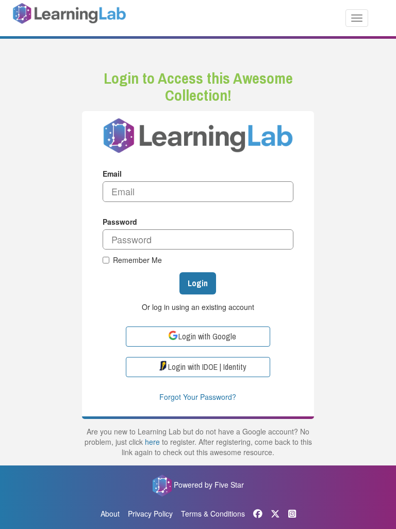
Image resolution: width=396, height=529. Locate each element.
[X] (275, 513)
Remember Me (137, 260)
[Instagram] (292, 513)
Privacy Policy (150, 513)
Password (120, 221)
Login (198, 283)
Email (112, 173)
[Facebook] (258, 513)
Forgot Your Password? (197, 397)
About (110, 513)
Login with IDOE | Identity (207, 366)
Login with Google (207, 336)
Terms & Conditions (213, 513)
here (152, 442)
